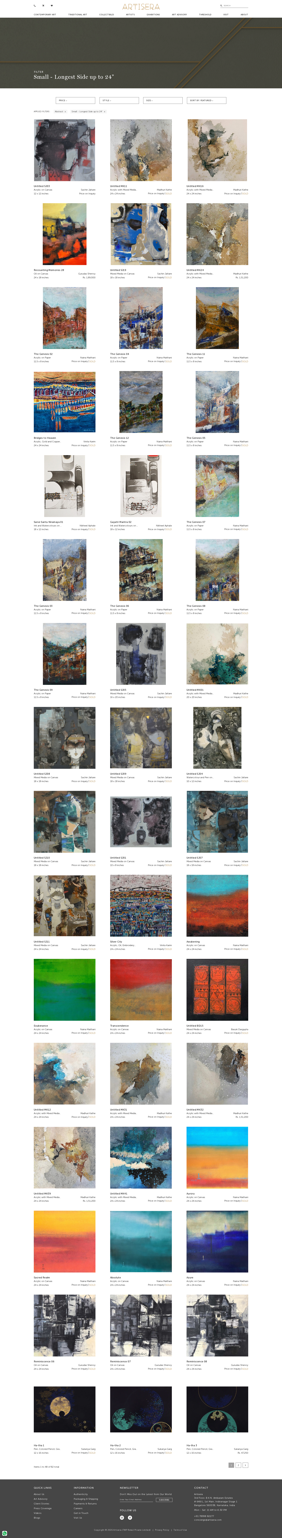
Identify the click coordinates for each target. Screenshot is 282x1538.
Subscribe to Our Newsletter (170, 796)
